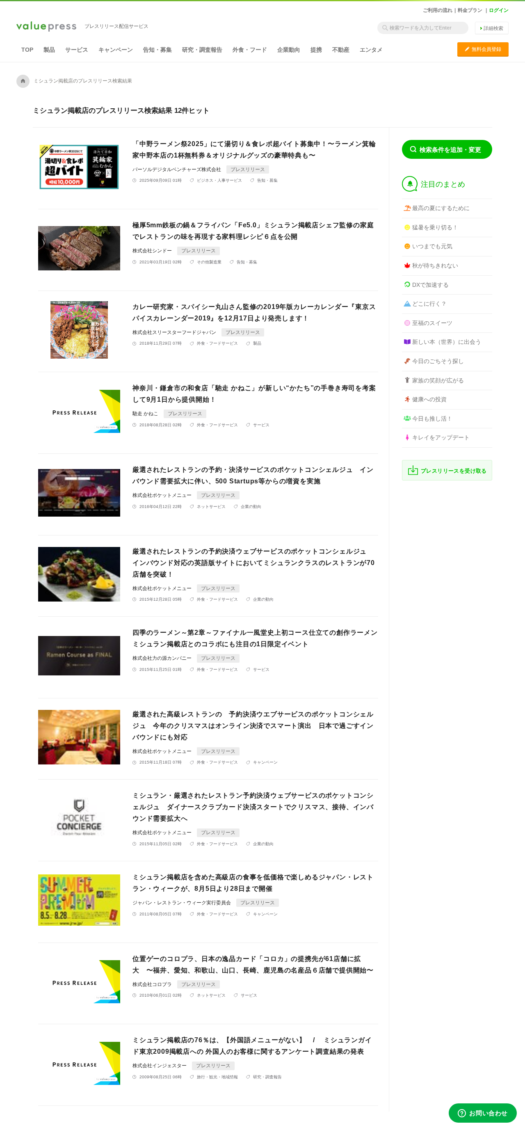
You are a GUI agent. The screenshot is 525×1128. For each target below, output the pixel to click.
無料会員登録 (483, 49)
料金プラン (470, 10)
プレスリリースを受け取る (454, 471)
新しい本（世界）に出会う (446, 342)
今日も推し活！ (432, 418)
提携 (316, 49)
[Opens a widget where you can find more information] (483, 1113)
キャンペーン (115, 49)
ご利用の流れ (437, 10)
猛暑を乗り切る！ (435, 227)
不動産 (340, 49)
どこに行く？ (429, 303)
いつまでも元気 (432, 246)
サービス (76, 49)
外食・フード (250, 49)
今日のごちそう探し (438, 361)
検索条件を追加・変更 (450, 149)
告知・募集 (157, 49)
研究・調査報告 (202, 49)
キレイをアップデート (441, 437)
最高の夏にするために (441, 208)
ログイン (499, 10)
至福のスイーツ (432, 323)
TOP (27, 49)
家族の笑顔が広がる (438, 380)
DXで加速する (430, 284)
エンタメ (371, 49)
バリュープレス (46, 27)
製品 (49, 49)
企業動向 (288, 49)
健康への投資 (429, 399)
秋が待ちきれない (435, 265)
